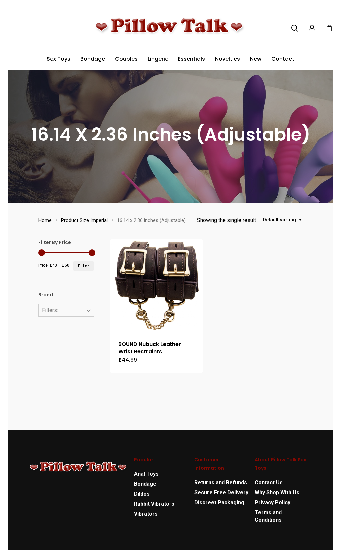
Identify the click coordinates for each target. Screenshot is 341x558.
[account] (312, 28)
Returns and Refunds (220, 482)
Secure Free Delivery (221, 492)
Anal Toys (146, 474)
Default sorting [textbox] (279, 219)
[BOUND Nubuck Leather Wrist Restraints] (156, 285)
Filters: (50, 310)
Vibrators (146, 514)
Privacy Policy (272, 502)
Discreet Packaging (219, 502)
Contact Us (269, 482)
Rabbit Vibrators (154, 504)
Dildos (142, 494)
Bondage (145, 484)
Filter (83, 266)
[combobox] (283, 220)
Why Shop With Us (277, 492)
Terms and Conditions (268, 516)
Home (45, 220)
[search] (295, 28)
